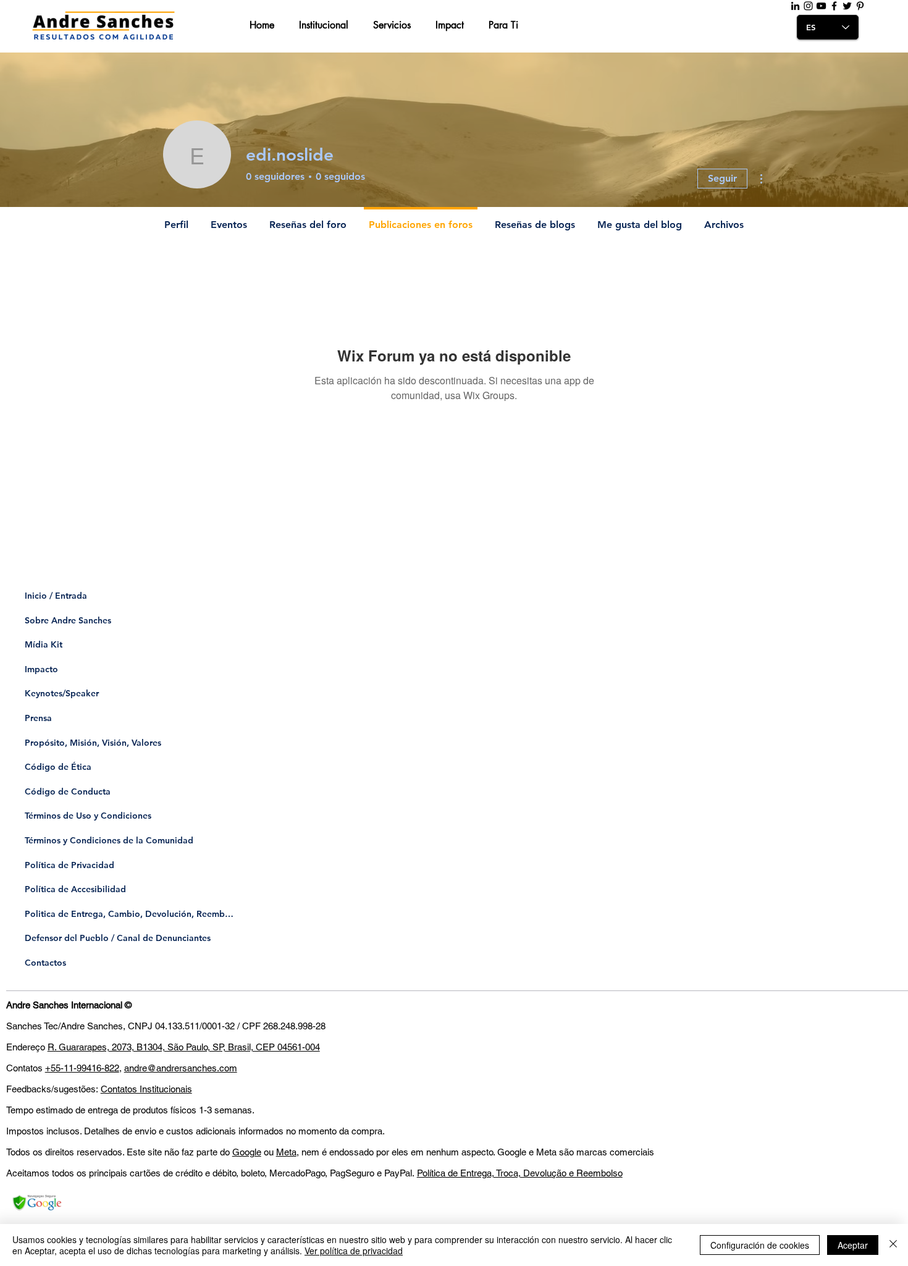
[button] (265, 25)
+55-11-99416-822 (82, 1068)
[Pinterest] (860, 6)
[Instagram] (808, 6)
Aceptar (853, 1245)
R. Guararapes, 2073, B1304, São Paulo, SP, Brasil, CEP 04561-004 (184, 1047)
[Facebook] (834, 6)
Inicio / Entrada (56, 595)
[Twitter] (847, 6)
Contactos (45, 962)
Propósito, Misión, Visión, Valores (93, 742)
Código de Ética (58, 766)
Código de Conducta (68, 791)
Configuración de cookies (759, 1245)
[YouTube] (821, 6)
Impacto (41, 669)
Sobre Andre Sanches (68, 620)
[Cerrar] (893, 1245)
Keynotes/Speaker (62, 693)
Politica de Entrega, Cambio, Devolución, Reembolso (130, 913)
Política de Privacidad (69, 865)
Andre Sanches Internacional (64, 1005)
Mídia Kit (43, 644)
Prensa (38, 718)
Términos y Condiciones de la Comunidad (109, 840)
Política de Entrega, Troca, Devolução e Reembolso (520, 1173)
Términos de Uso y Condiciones (88, 815)
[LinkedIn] (795, 6)
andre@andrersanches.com (180, 1068)
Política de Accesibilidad (75, 889)
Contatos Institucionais (146, 1089)
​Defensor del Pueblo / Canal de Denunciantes (118, 937)
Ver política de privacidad (354, 1250)
